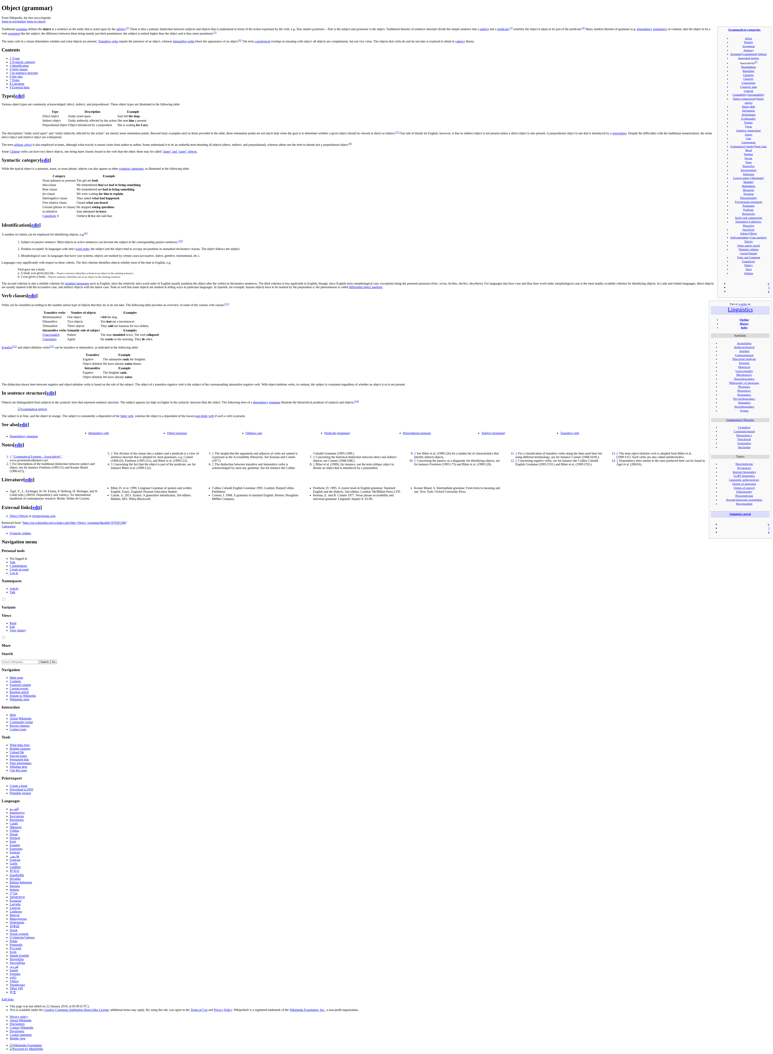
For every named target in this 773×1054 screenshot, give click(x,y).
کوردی (14, 966)
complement (262, 41)
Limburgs (16, 911)
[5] (214, 32)
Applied (744, 351)
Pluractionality (748, 197)
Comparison (748, 82)
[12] (14, 346)
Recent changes (20, 725)
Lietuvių (15, 908)
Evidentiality (748, 118)
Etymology (744, 468)
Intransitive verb (98, 433)
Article (14, 588)
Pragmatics (744, 394)
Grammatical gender (741, 146)
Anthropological (744, 347)
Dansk (14, 834)
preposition (619, 133)
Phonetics (744, 386)
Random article (19, 692)
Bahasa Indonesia (21, 882)
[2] (127, 28)
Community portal (21, 722)
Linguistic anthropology (744, 479)
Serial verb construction (748, 217)
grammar (21, 29)
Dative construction (744, 98)
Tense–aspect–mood (748, 245)
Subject (744, 233)
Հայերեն (17, 875)
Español (15, 845)
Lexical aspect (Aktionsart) (748, 178)
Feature (748, 122)
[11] (227, 303)
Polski (14, 941)
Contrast (748, 91)
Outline (744, 319)
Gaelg (13, 863)
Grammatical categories (744, 29)
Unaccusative (51, 334)
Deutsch (15, 838)
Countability (740, 94)
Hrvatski (15, 878)
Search (7, 654)
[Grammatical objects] (32, 409)
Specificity (748, 229)
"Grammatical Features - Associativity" (37, 456)
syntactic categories (131, 168)
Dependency (744, 435)
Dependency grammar (24, 436)
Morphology (744, 374)
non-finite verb (204, 416)
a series (743, 304)
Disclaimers (17, 1024)
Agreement (748, 46)
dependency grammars (651, 29)
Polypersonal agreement (748, 202)
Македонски (18, 918)
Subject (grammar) (493, 433)
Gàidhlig (15, 867)
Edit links (8, 999)
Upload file (17, 752)
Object (753, 233)
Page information (20, 763)
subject (120, 29)
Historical (744, 367)
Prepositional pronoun (417, 433)
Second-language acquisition (744, 499)
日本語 (14, 926)
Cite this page (18, 770)
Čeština (14, 830)
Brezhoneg (17, 820)
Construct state (748, 86)
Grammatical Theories (740, 420)
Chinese (15, 151)
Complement (749, 54)
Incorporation (748, 170)
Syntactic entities (20, 533)
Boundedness (748, 67)
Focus (748, 126)
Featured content (20, 685)
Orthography (744, 491)
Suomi (14, 970)
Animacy (748, 50)
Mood (748, 150)
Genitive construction (748, 130)
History (744, 323)
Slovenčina (17, 959)
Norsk (14, 930)
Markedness (748, 186)
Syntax (744, 410)
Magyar (15, 915)
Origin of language (744, 483)
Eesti (13, 841)
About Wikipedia (20, 718)
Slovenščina (17, 963)
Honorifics (748, 166)
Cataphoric (49, 216)
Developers (17, 1031)
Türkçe (14, 981)
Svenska (15, 974)
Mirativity (748, 190)
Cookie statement (21, 1035)
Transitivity (748, 261)
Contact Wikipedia (21, 1027)
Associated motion (748, 58)
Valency (748, 265)
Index (744, 327)
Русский (15, 948)
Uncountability (755, 94)
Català (14, 823)
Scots (13, 952)
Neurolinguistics (744, 378)
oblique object (23, 144)
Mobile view (18, 1038)
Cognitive (744, 427)
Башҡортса (17, 812)
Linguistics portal (740, 514)
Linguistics (740, 309)
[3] (511, 28)
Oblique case (254, 433)
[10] (180, 241)
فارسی (14, 856)
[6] (240, 40)
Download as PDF (21, 789)
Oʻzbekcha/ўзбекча (22, 937)
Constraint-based (744, 431)
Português (16, 944)
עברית (14, 893)
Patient (752, 253)
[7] (397, 132)
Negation (748, 193)
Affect (748, 38)
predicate (503, 29)
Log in (14, 573)
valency (460, 41)
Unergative (49, 339)
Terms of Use (199, 1010)
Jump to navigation (14, 21)
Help (13, 715)
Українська (17, 984)
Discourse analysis (744, 359)
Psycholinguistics (744, 398)
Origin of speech (744, 487)
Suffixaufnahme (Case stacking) (748, 237)
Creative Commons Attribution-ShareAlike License (76, 1010)
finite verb (126, 416)
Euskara (15, 852)
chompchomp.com (43, 516)
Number (748, 154)
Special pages (18, 756)
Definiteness (748, 114)
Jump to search (36, 21)
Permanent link (19, 759)
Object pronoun (177, 433)
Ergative (7, 347)
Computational (744, 355)
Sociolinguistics (744, 406)
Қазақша (15, 900)
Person (748, 158)
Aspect (748, 134)
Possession (748, 205)
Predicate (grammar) (337, 433)
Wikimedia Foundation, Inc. (307, 1010)
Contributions (18, 566)
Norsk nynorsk (19, 934)
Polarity (748, 42)
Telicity (748, 241)
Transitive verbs (108, 41)
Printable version (20, 793)
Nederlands (17, 922)
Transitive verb (569, 433)
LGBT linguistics (744, 475)
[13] (51, 346)
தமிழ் (13, 977)
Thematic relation (748, 249)
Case (748, 138)
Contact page (18, 729)
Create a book (18, 786)
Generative (744, 443)
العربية (14, 809)
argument (14, 33)
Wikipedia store (19, 699)
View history (18, 630)
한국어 (14, 871)
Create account (19, 569)
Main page (16, 677)
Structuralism (744, 503)
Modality (748, 182)
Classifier (748, 75)
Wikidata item (18, 766)
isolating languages (77, 283)
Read (13, 623)
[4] (583, 28)
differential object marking (365, 287)
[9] (85, 233)
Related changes (20, 748)
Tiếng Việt (16, 988)
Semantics (744, 402)
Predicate (748, 209)
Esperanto (16, 848)
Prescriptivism (744, 495)
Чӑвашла (16, 827)
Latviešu (15, 904)
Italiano (14, 889)
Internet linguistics (744, 472)
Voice (748, 269)
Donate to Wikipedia (23, 695)
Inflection (748, 174)
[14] (356, 401)
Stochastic (744, 447)
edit (19, 96)
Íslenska (15, 886)
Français (15, 860)
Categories (8, 526)
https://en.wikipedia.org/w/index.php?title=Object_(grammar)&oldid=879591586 (74, 522)
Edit (12, 626)
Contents (15, 681)
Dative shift (748, 106)
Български (17, 816)
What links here (20, 745)
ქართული (17, 897)
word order (82, 249)
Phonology (744, 390)
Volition (748, 273)
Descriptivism (744, 464)
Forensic (744, 363)
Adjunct (762, 54)
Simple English (19, 955)
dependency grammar (266, 402)
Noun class (760, 146)
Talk (12, 562)
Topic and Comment (748, 257)
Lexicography (744, 371)
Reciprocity (748, 213)
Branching (748, 71)
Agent (744, 253)
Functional (744, 439)
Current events (19, 688)
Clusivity (748, 78)
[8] (350, 143)
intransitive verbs (183, 41)
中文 (13, 992)
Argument (736, 54)
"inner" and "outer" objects (179, 151)
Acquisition (744, 343)
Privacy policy (19, 1016)
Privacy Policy (223, 1010)
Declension (748, 110)
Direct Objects (19, 516)
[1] (755, 62)
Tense (748, 162)
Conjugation (748, 142)
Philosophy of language (744, 383)
